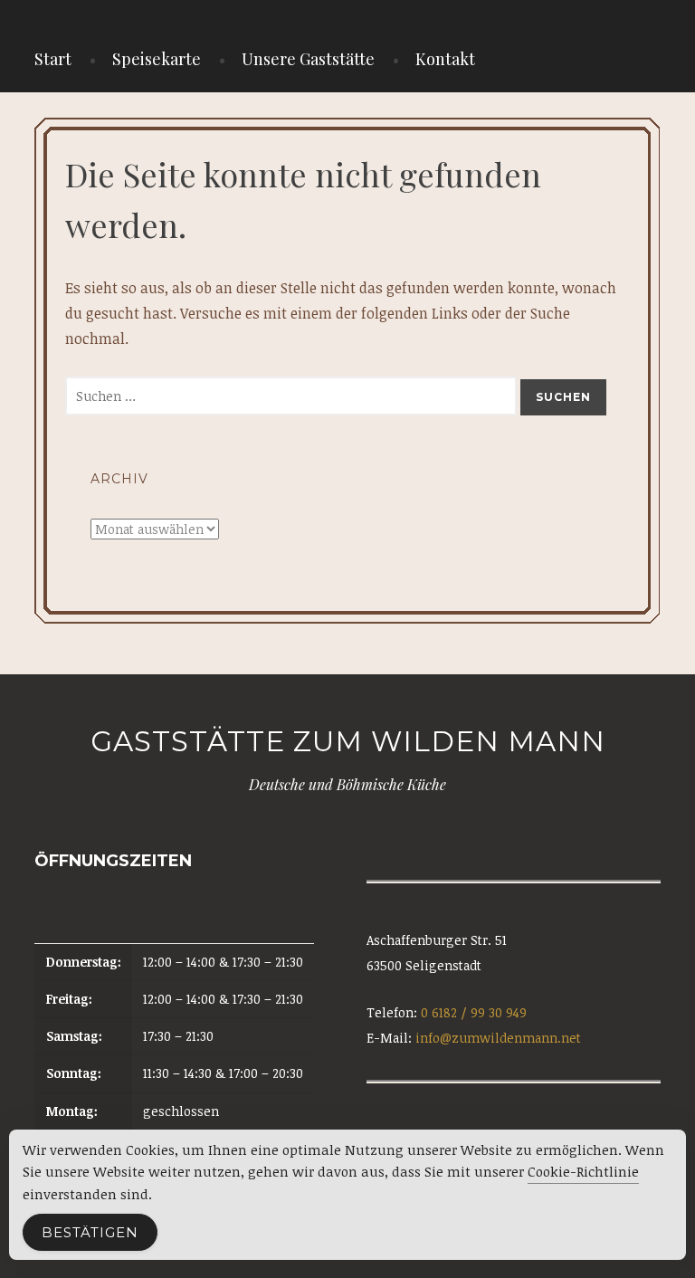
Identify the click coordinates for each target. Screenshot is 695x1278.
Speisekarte (156, 59)
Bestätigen (90, 1232)
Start (52, 59)
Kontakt (445, 59)
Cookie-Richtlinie (583, 1171)
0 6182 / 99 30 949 (474, 1012)
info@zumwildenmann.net (498, 1037)
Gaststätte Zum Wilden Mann (347, 741)
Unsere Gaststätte (308, 59)
